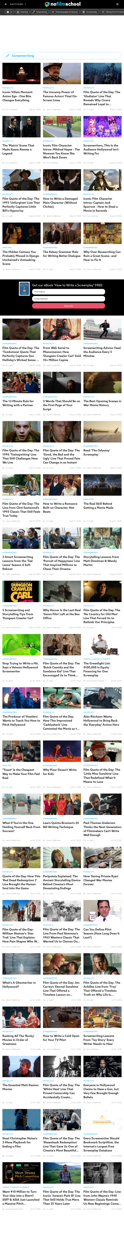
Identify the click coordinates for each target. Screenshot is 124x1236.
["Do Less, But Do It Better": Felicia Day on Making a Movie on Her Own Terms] (62, 1226)
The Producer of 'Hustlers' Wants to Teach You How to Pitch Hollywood (21, 720)
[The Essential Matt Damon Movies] (21, 1066)
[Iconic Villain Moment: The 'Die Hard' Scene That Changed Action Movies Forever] (102, 1226)
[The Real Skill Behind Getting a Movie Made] (102, 485)
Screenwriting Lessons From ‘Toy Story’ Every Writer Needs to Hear (98, 1040)
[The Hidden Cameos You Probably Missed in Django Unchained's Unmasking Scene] (21, 233)
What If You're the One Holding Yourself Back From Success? (21, 827)
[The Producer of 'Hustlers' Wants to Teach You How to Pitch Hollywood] (21, 698)
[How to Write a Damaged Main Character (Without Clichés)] (62, 180)
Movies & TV (7, 88)
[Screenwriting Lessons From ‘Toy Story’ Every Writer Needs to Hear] (102, 1017)
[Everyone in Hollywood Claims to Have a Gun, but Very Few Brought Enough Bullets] (102, 1066)
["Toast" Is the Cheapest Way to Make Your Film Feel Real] (21, 751)
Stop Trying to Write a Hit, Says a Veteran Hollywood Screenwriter (20, 667)
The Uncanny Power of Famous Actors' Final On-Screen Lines (60, 96)
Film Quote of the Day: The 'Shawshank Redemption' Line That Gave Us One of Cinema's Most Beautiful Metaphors (61, 1146)
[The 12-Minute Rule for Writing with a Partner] (21, 382)
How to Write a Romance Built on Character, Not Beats (60, 507)
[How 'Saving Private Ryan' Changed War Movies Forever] (102, 857)
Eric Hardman (11, 109)
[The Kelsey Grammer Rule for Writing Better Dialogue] (62, 233)
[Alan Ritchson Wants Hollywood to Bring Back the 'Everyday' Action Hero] (102, 698)
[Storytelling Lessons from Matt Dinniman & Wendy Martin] (102, 538)
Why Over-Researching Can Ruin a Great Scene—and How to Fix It (102, 256)
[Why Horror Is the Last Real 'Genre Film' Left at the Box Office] (62, 591)
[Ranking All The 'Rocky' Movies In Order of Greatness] (21, 1017)
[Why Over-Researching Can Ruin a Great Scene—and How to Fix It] (102, 233)
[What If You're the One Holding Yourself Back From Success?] (21, 804)
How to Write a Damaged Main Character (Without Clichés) (60, 202)
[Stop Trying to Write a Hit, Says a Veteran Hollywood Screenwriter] (21, 644)
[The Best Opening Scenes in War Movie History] (102, 382)
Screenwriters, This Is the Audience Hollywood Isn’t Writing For (101, 149)
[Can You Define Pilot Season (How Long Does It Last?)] (102, 910)
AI (11, 12)
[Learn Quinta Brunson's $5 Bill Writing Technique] (62, 804)
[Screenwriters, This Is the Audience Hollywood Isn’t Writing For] (102, 126)
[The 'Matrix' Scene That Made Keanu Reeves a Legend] (21, 126)
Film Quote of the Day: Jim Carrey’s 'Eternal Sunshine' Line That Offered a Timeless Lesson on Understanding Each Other (61, 991)
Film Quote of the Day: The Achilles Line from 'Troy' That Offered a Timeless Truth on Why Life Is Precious (101, 991)
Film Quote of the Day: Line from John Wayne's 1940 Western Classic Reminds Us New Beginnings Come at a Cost (102, 1200)
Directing (24, 12)
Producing (88, 141)
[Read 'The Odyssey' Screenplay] (102, 431)
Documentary (91, 12)
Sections (16, 4)
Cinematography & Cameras (66, 12)
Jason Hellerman (53, 109)
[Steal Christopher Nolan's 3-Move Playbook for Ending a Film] (21, 1119)
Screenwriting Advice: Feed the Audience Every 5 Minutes (102, 352)
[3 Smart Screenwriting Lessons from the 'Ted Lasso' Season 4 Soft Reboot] (21, 538)
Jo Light (90, 109)
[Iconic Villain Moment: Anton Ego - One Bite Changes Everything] (21, 73)
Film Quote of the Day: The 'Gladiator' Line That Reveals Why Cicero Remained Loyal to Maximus (101, 100)
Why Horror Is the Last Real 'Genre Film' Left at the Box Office (62, 614)
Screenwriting (41, 12)
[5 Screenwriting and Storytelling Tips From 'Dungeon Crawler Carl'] (21, 591)
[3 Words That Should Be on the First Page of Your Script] (62, 382)
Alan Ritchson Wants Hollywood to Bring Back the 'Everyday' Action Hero (101, 720)
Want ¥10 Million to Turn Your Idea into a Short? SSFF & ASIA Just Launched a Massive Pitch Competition (20, 1200)
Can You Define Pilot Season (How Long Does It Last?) (101, 933)
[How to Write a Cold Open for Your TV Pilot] (62, 1017)
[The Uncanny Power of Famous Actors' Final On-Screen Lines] (62, 73)
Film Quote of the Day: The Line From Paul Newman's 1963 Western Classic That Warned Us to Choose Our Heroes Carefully (61, 937)
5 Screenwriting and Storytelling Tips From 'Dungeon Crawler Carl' (18, 614)
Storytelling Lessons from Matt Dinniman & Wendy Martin (101, 561)
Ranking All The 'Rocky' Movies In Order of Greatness (18, 1040)
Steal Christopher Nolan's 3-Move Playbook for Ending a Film (19, 1142)
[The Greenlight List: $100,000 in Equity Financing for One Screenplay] (102, 644)
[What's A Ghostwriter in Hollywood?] (21, 964)
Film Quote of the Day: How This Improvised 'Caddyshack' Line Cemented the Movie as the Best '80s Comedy (61, 724)
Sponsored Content (95, 681)
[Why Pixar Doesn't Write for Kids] (62, 751)
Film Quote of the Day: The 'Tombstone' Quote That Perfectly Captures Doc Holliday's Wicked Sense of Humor (20, 356)
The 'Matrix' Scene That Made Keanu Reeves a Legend (18, 149)
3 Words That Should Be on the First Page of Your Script (61, 405)
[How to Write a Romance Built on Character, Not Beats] (62, 485)
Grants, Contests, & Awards (96, 659)
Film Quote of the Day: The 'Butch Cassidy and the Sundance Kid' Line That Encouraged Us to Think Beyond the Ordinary (61, 671)
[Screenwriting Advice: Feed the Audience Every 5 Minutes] (102, 329)
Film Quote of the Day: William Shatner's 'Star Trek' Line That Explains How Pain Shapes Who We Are (20, 937)
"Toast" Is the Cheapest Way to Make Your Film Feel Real (21, 774)
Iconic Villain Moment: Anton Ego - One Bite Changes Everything (17, 96)
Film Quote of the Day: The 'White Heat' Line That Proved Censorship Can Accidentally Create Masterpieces (61, 1093)
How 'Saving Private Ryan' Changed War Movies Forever (100, 880)
